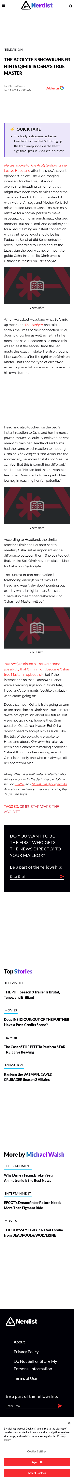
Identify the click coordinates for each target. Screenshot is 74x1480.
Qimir (24, 807)
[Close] (69, 1423)
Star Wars (41, 807)
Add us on (51, 88)
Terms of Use (25, 1378)
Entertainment (18, 1166)
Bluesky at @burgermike (49, 784)
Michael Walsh (17, 86)
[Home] (21, 1324)
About (19, 1341)
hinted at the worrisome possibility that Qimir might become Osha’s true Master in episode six (37, 669)
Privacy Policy (26, 1351)
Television (14, 49)
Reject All (37, 1462)
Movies (11, 1010)
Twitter (19, 784)
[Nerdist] (36, 6)
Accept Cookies (37, 1473)
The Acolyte (33, 325)
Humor (11, 1037)
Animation (14, 1065)
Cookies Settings (37, 1451)
